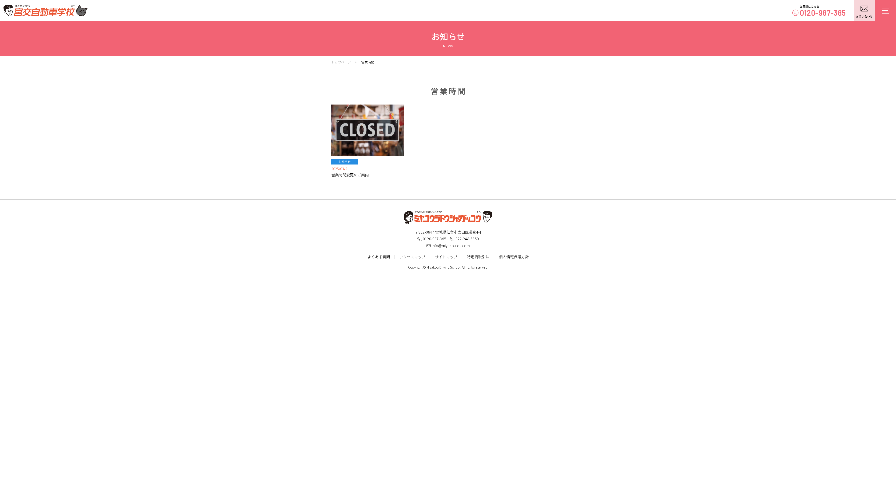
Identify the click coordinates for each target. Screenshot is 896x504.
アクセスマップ (412, 256)
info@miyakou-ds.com (450, 245)
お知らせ (345, 161)
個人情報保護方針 (514, 256)
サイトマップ (446, 256)
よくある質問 (379, 256)
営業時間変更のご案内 (350, 175)
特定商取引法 (478, 256)
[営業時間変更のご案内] (367, 129)
